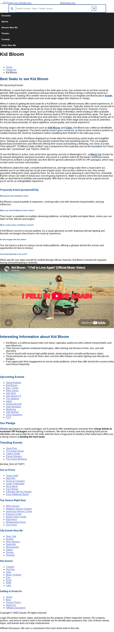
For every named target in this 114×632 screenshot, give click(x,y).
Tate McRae (12, 412)
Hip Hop (10, 569)
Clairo (69, 127)
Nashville (11, 544)
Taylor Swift (12, 475)
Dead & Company (15, 481)
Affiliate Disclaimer (16, 607)
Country (10, 567)
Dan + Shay (12, 388)
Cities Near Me (8, 45)
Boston (9, 539)
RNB (8, 583)
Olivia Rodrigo (13, 382)
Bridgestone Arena (16, 522)
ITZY (8, 417)
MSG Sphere (13, 506)
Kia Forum (11, 525)
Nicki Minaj (12, 486)
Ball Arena (11, 519)
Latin (8, 585)
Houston (10, 555)
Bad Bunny (12, 385)
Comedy (5, 39)
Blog (8, 599)
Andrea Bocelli (14, 404)
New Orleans (13, 541)
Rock (8, 580)
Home (9, 67)
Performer (11, 70)
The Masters (12, 398)
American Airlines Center (19, 511)
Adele (9, 401)
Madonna (11, 409)
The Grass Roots (15, 451)
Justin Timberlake (15, 483)
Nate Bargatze (13, 406)
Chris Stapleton (14, 414)
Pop (8, 577)
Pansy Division (14, 456)
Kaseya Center (14, 514)
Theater (5, 33)
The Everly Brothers (16, 459)
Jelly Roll (11, 393)
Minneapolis (12, 547)
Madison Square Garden (19, 508)
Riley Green (12, 390)
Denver (10, 552)
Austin (108, 95)
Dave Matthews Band (17, 494)
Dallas (9, 549)
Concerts (6, 15)
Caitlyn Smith (13, 453)
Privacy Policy (13, 602)
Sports (4, 21)
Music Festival (13, 575)
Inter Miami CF (13, 396)
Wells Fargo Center (16, 517)
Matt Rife (10, 478)
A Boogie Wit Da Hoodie (19, 491)
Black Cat (96, 154)
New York (11, 536)
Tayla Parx (11, 448)
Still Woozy (54, 127)
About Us (11, 605)
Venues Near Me (9, 27)
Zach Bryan (12, 489)
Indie (8, 572)
